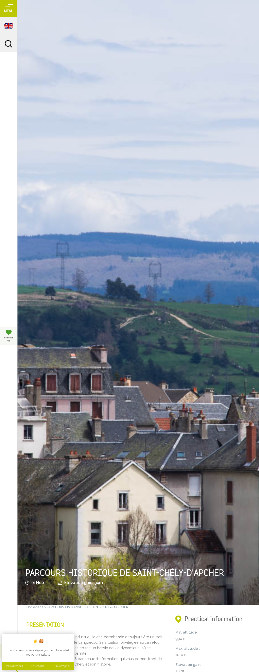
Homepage (34, 607)
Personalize (38, 666)
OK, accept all (62, 666)
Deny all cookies (14, 666)
